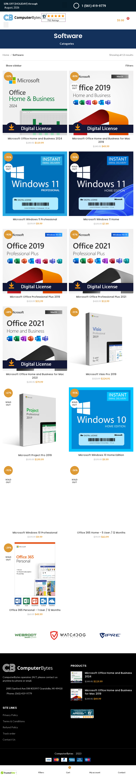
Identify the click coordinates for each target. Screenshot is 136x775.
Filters (129, 65)
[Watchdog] (68, 635)
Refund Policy (10, 727)
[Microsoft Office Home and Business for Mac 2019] (76, 695)
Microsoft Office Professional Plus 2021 (101, 297)
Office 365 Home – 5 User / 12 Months (101, 532)
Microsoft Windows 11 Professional (35, 219)
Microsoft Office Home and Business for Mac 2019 (101, 140)
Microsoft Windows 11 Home (101, 219)
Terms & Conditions (14, 721)
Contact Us (9, 739)
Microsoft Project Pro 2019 (35, 455)
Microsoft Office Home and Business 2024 (35, 138)
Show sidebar (14, 65)
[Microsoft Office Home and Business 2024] (76, 677)
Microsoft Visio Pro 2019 (101, 374)
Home (6, 54)
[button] (64, 5)
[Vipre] (110, 635)
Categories (67, 43)
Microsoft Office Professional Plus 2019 (35, 297)
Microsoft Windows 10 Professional (35, 532)
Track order (9, 733)
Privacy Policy (10, 715)
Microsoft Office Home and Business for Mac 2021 (35, 376)
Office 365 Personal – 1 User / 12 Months (35, 610)
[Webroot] (25, 635)
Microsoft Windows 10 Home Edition (101, 455)
